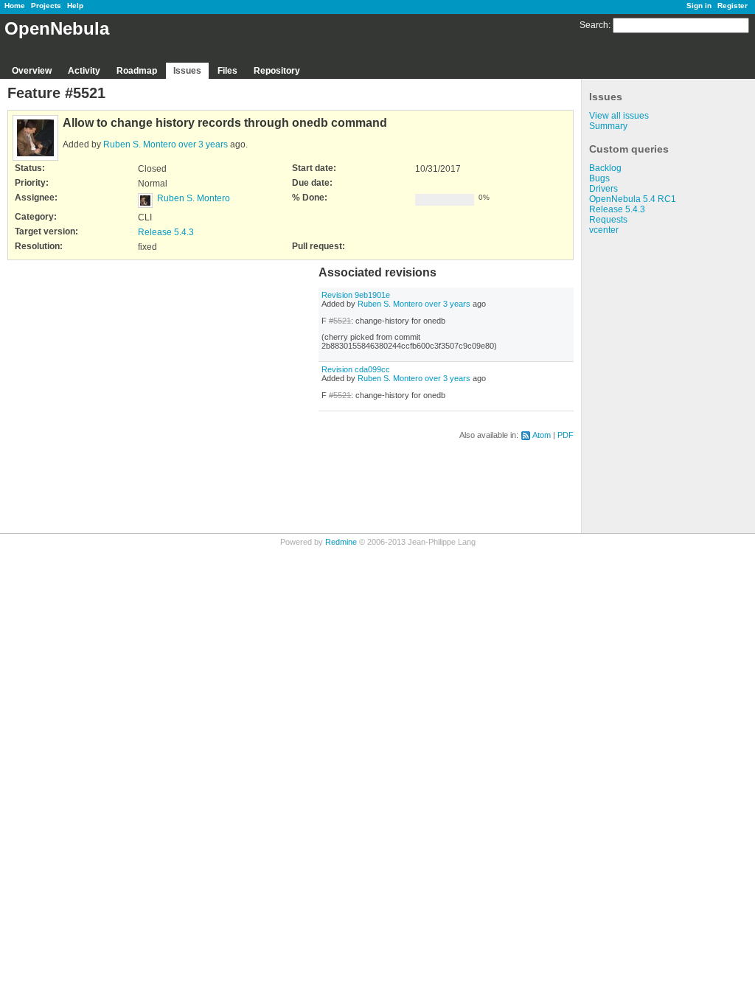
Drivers (603, 189)
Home (14, 5)
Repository (277, 71)
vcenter (604, 230)
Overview (32, 71)
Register (732, 5)
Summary (608, 126)
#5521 (340, 320)
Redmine (341, 541)
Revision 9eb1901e (355, 294)
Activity (84, 71)
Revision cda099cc (355, 369)
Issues (187, 71)
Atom (541, 435)
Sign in (698, 5)
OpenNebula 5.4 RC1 (632, 199)
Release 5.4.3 (617, 209)
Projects (46, 5)
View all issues (619, 116)
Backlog (605, 168)
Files (227, 71)
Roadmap (136, 71)
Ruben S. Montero (139, 144)
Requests (608, 220)
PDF (565, 435)
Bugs (599, 178)
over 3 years (203, 144)
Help (75, 5)
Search (594, 25)
